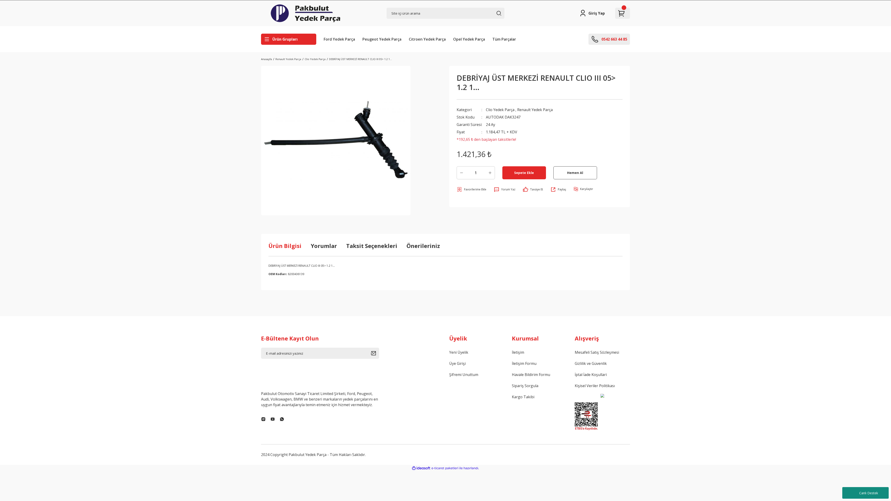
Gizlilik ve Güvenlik (591, 363)
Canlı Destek (868, 493)
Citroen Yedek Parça (427, 39)
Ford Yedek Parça (339, 39)
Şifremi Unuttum (463, 374)
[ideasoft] (421, 468)
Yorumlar (324, 246)
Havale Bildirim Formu (531, 374)
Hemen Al (575, 172)
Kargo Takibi (523, 396)
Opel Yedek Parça (469, 39)
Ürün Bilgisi (284, 246)
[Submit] (375, 353)
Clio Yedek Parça (500, 109)
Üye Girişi (457, 363)
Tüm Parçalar (504, 39)
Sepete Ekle (524, 172)
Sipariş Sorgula (525, 385)
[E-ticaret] (444, 468)
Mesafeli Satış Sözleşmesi (597, 352)
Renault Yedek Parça (535, 109)
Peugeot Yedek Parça (381, 39)
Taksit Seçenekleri (371, 246)
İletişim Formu (524, 363)
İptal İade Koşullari (591, 374)
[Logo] (305, 13)
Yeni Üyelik (458, 352)
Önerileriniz (423, 246)
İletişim (518, 352)
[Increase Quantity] (490, 173)
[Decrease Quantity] (461, 173)
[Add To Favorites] (471, 189)
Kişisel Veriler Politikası (595, 385)
